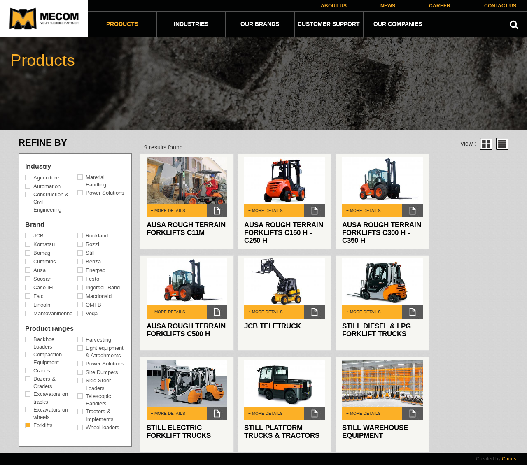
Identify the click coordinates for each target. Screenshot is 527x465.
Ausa (39, 270)
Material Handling (96, 181)
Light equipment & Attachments (105, 351)
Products (122, 24)
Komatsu (44, 244)
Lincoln (41, 304)
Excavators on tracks (50, 398)
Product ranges (49, 328)
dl (217, 210)
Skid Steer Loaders (98, 384)
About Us (334, 5)
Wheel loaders (102, 427)
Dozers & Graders (44, 382)
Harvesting (98, 339)
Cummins (44, 261)
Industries (191, 24)
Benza (93, 261)
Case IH (43, 287)
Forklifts (43, 425)
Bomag (41, 252)
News (387, 5)
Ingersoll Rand (103, 287)
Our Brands (259, 24)
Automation (47, 186)
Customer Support (329, 24)
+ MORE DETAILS (168, 210)
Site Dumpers (102, 372)
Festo (92, 278)
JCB (38, 235)
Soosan (42, 278)
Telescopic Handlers (98, 400)
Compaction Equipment (47, 358)
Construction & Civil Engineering (51, 202)
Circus (509, 459)
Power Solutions (105, 192)
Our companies (397, 24)
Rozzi (92, 244)
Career (439, 5)
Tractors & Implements (100, 415)
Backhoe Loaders (43, 343)
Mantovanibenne (52, 313)
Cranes (41, 370)
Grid (486, 144)
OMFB (93, 304)
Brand (34, 224)
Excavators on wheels (50, 413)
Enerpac (95, 270)
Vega (92, 313)
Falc (38, 296)
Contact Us (500, 5)
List (502, 144)
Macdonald (99, 296)
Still (90, 252)
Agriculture (46, 177)
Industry (38, 166)
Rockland (97, 235)
